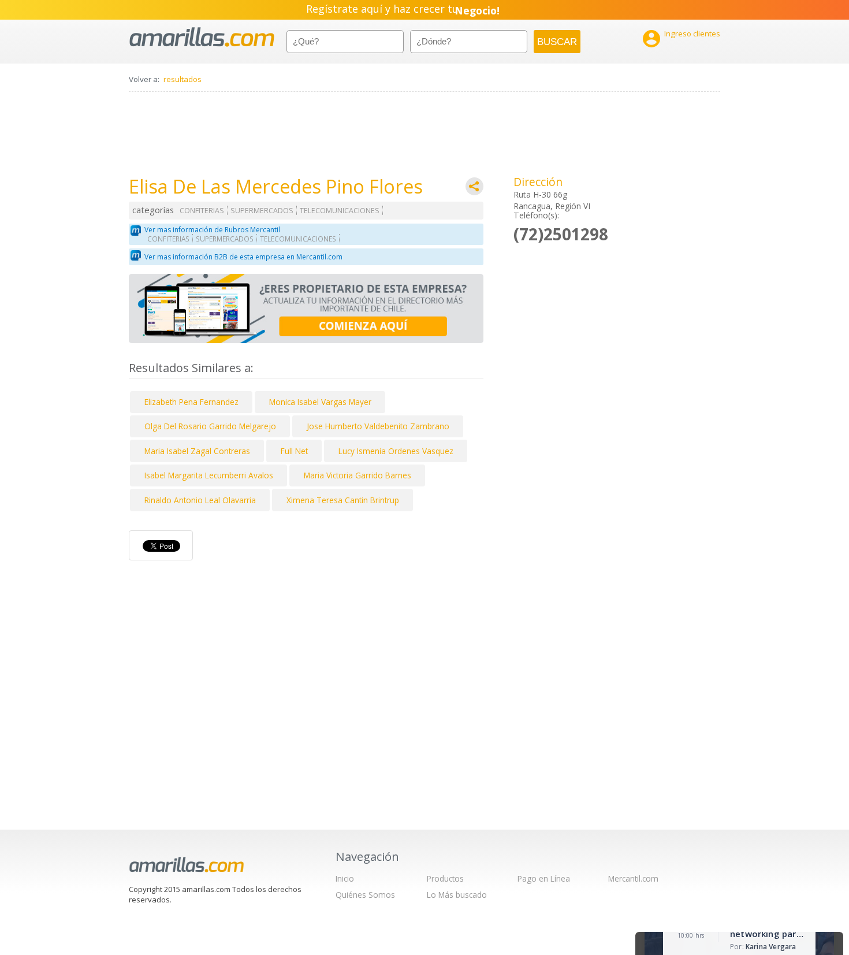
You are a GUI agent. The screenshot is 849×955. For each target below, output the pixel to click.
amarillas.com (202, 37)
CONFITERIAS (202, 210)
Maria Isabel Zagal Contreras (197, 450)
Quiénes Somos (365, 894)
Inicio (345, 878)
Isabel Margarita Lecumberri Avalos (208, 475)
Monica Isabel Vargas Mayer (320, 401)
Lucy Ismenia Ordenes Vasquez (395, 450)
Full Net (294, 450)
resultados (182, 79)
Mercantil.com (633, 878)
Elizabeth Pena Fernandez (191, 401)
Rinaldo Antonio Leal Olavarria (200, 500)
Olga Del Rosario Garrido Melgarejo (210, 426)
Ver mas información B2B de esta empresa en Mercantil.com (243, 257)
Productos (445, 878)
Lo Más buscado (457, 894)
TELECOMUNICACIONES (339, 210)
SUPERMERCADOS (261, 210)
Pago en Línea (543, 878)
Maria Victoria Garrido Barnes (357, 475)
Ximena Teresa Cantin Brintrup (342, 500)
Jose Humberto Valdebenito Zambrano (378, 426)
